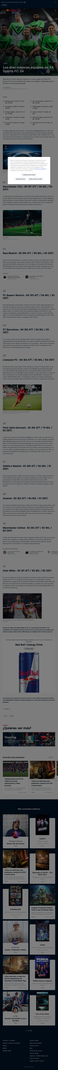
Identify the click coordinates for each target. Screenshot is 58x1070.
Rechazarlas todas (20, 179)
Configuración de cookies (29, 174)
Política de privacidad (39, 168)
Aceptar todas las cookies (35, 179)
